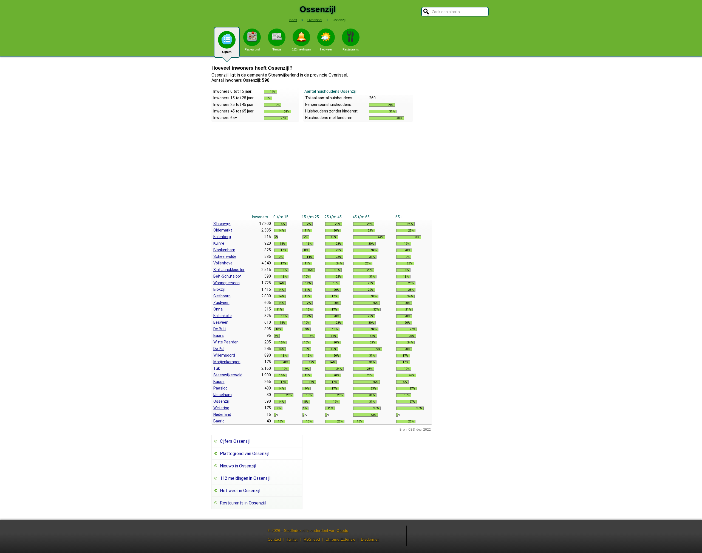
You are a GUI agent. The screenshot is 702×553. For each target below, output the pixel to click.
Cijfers (226, 51)
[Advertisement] (321, 172)
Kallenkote (222, 316)
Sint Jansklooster (229, 269)
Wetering (221, 408)
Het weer (326, 49)
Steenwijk (222, 223)
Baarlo (219, 421)
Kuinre (218, 243)
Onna (218, 309)
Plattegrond (252, 49)
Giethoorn (222, 296)
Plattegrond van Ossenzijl (244, 453)
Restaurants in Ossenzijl (243, 503)
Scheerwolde (224, 256)
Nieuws (277, 49)
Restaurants (350, 49)
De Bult (219, 329)
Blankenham (224, 250)
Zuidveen (221, 302)
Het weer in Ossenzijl (240, 490)
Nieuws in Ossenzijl (238, 466)
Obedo (342, 530)
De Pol (218, 348)
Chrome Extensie (340, 539)
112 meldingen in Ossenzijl (245, 478)
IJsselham (222, 395)
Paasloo (220, 388)
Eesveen (220, 322)
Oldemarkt (222, 230)
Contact (274, 539)
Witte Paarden (226, 342)
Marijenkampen (226, 362)
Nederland (222, 414)
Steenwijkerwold (227, 375)
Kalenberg (222, 237)
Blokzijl (219, 289)
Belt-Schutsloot (227, 276)
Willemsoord (224, 355)
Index (293, 20)
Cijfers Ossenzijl (235, 441)
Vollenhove (223, 263)
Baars (218, 335)
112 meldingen (301, 49)
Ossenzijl (221, 401)
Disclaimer (370, 539)
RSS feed (312, 539)
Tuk (216, 368)
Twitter (292, 539)
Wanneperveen (226, 283)
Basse (219, 381)
